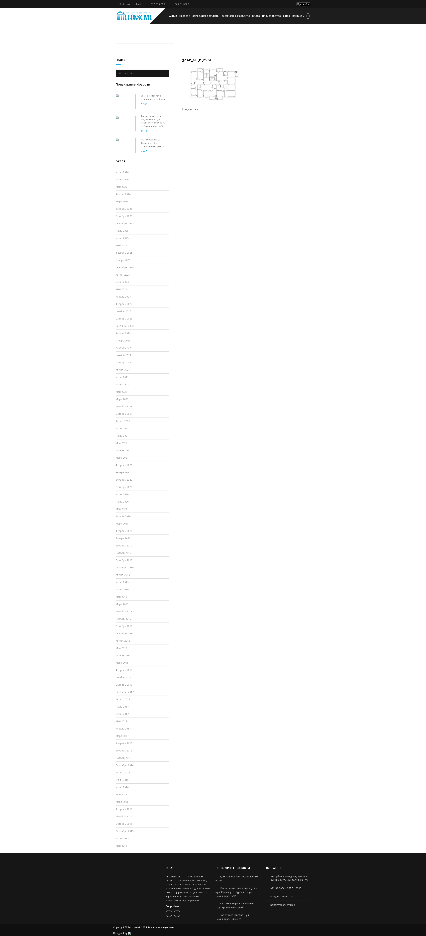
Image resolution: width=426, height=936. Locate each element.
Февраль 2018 (124, 670)
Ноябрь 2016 (123, 757)
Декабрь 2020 (124, 479)
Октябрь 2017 (124, 684)
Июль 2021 (122, 428)
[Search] (165, 73)
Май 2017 (121, 721)
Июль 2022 (122, 377)
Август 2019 (123, 574)
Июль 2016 (122, 779)
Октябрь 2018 (124, 626)
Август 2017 (123, 699)
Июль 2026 (122, 172)
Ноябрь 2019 (123, 552)
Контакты (298, 16)
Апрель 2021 (123, 450)
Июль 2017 (122, 706)
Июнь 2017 (122, 714)
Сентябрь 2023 (125, 325)
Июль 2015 (122, 838)
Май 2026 (121, 186)
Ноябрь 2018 (123, 618)
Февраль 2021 (124, 465)
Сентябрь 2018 (125, 633)
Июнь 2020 (122, 501)
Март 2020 (122, 523)
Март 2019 (122, 604)
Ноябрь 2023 (123, 311)
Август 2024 (123, 274)
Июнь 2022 (122, 384)
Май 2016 (121, 794)
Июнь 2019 (122, 589)
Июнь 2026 (122, 179)
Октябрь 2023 (124, 318)
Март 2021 (122, 457)
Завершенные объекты (236, 16)
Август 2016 (123, 772)
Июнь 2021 (122, 435)
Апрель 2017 (123, 728)
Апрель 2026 (123, 194)
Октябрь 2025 (124, 216)
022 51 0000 (158, 4)
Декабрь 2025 (124, 208)
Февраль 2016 (124, 809)
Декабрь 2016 (124, 750)
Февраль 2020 (124, 530)
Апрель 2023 (123, 333)
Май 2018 (121, 648)
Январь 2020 (123, 538)
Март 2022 (122, 399)
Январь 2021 (123, 472)
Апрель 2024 (123, 296)
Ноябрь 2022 (123, 355)
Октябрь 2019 (124, 560)
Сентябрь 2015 (125, 831)
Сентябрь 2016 (125, 765)
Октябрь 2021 (124, 413)
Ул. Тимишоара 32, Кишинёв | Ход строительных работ (235, 905)
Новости (184, 16)
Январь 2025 (123, 260)
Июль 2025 (122, 230)
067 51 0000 (182, 4)
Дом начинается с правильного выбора (236, 878)
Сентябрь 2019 (125, 567)
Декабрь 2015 (124, 816)
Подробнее (173, 906)
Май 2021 (121, 443)
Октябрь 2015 (124, 823)
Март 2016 (122, 801)
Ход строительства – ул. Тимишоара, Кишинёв (232, 917)
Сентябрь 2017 (125, 692)
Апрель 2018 (123, 655)
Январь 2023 (123, 340)
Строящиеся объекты (205, 16)
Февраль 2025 (124, 252)
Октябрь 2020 (124, 487)
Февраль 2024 (124, 304)
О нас (286, 16)
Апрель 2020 (123, 516)
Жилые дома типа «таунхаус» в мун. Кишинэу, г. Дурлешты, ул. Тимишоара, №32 (236, 892)
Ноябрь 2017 (123, 677)
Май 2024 (121, 289)
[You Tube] (292, 4)
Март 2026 (122, 201)
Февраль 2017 (124, 743)
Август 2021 (123, 421)
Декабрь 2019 (124, 545)
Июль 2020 (122, 494)
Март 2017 (122, 735)
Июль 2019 (122, 582)
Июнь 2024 (122, 282)
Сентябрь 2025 (125, 223)
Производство (271, 16)
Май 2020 (121, 509)
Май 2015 (121, 845)
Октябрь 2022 (124, 362)
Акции (173, 16)
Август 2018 (123, 640)
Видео (256, 16)
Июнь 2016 (122, 787)
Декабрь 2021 (124, 406)
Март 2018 (122, 662)
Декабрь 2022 (124, 347)
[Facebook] (285, 4)
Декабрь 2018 (124, 611)
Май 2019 (121, 596)
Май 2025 (121, 245)
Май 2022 (121, 391)
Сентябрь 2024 (125, 267)
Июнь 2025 (122, 238)
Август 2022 (123, 369)
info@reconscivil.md (129, 4)
